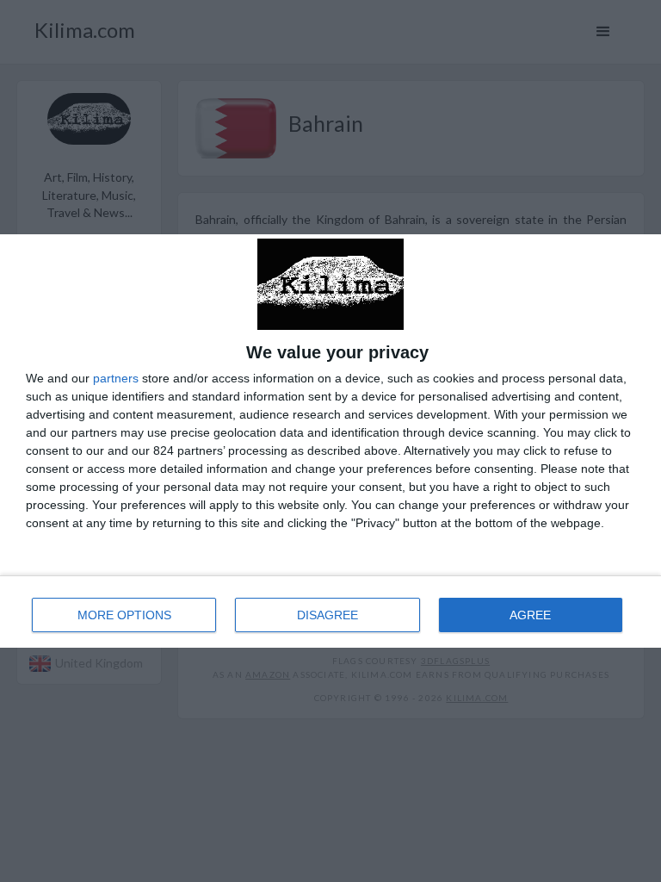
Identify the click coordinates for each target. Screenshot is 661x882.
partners (116, 378)
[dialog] (330, 440)
